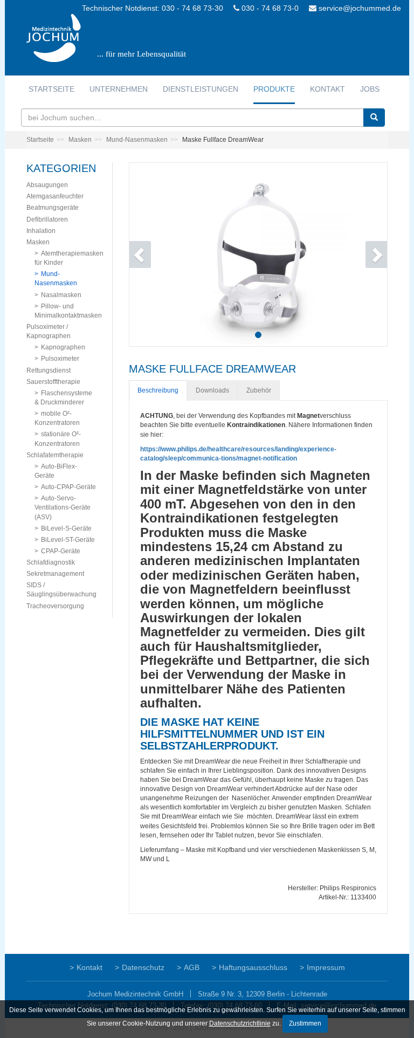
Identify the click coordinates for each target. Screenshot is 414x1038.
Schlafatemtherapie (55, 455)
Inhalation (41, 231)
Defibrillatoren (47, 219)
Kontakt (327, 89)
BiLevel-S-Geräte (66, 528)
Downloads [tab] (212, 390)
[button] (148, 254)
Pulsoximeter (60, 358)
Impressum (326, 967)
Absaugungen (47, 185)
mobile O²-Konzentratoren (57, 418)
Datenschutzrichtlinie (240, 1023)
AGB (191, 967)
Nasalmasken (61, 295)
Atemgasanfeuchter (55, 196)
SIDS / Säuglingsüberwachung (61, 589)
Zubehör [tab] (258, 390)
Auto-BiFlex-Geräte (55, 471)
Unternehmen (118, 89)
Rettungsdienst (48, 370)
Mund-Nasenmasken (137, 139)
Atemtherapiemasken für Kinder (69, 258)
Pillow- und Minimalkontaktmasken (68, 311)
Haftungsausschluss (253, 967)
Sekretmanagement (55, 574)
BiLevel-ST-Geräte (68, 540)
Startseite (51, 89)
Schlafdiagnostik (50, 562)
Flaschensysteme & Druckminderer (63, 397)
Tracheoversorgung (55, 606)
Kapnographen (63, 347)
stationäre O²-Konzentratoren (57, 438)
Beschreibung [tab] (157, 390)
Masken (80, 139)
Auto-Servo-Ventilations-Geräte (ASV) (62, 507)
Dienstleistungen (200, 89)
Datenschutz (143, 967)
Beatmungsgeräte (52, 207)
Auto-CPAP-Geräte (68, 487)
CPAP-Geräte (60, 551)
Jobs (370, 89)
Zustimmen (305, 1023)
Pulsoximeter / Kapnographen (48, 331)
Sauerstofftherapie (53, 382)
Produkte (274, 89)
